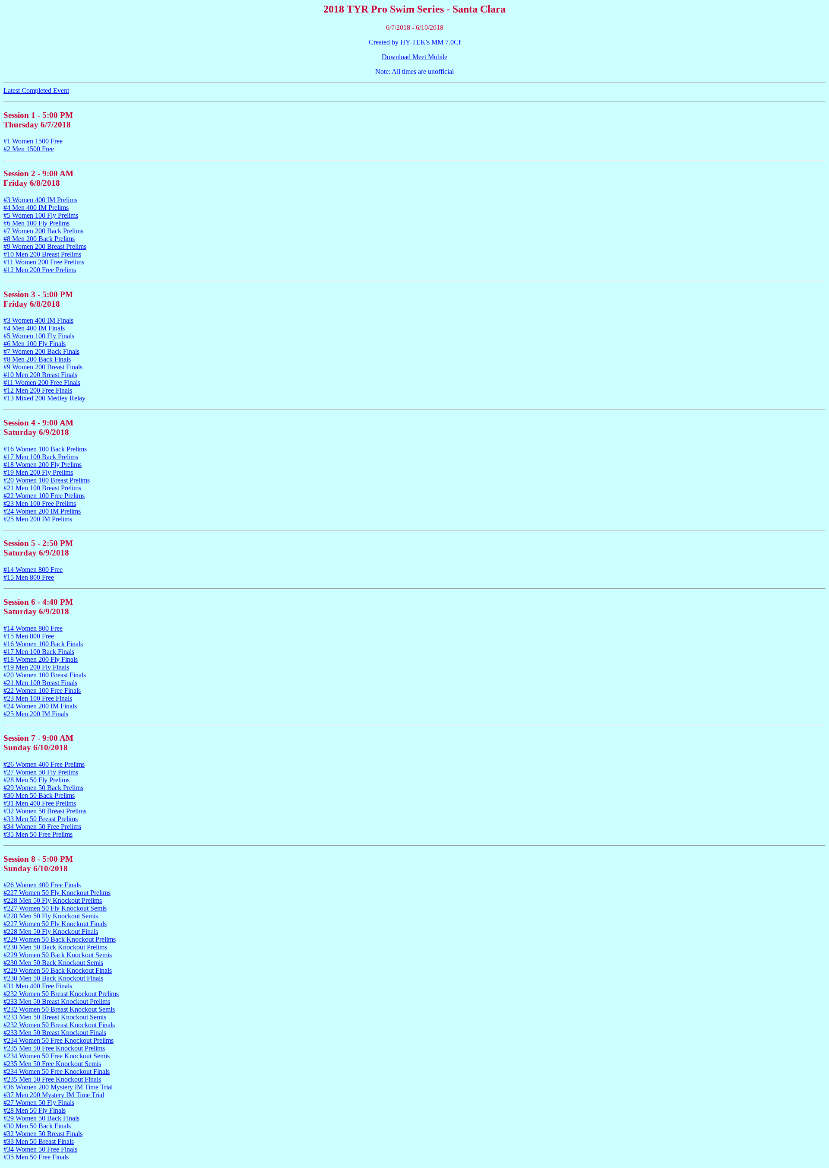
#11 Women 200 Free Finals (41, 382)
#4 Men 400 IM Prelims (36, 207)
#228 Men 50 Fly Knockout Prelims (52, 900)
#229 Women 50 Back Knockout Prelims (59, 939)
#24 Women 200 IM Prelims (42, 511)
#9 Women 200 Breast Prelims (44, 246)
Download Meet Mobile (414, 56)
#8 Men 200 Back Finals (37, 359)
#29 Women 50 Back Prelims (43, 787)
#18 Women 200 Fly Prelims (42, 464)
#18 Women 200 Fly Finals (40, 659)
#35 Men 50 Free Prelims (38, 834)
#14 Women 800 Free (33, 569)
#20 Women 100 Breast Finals (44, 675)
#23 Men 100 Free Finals (37, 698)
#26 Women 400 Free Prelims (44, 764)
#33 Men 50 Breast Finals (38, 1141)
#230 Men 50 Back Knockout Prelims (55, 947)
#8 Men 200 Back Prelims (39, 238)
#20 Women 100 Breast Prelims (46, 480)
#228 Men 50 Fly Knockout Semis (50, 916)
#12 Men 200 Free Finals (37, 390)
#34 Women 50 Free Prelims (42, 826)
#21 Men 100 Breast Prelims (42, 488)
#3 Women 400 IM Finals (38, 320)
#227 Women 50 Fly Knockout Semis (55, 908)
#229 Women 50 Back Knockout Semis (57, 955)
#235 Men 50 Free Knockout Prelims (54, 1048)
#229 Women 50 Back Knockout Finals (57, 970)
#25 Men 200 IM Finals (35, 713)
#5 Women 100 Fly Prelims (40, 215)
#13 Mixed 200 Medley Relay (44, 398)
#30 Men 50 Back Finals (37, 1126)
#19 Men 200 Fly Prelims (38, 472)
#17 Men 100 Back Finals (38, 651)
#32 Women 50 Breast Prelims (44, 811)
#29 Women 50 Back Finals (41, 1118)
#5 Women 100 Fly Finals (38, 336)
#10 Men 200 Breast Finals (40, 374)
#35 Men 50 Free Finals (36, 1157)
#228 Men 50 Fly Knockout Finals (50, 931)
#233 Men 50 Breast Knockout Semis (54, 1017)
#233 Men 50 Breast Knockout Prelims (56, 1001)
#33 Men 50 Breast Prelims (40, 818)
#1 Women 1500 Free (33, 141)
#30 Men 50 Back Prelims (39, 795)
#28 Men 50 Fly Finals (34, 1110)
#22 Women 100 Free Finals (42, 690)
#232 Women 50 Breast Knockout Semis (59, 1009)
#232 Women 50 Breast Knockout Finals (59, 1024)
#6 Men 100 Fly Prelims (36, 223)
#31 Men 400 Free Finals (37, 986)
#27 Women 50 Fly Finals (38, 1102)
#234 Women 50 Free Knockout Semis (56, 1056)
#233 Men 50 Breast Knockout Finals (54, 1032)
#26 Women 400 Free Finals (42, 885)
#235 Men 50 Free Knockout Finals (52, 1079)
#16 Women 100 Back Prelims (45, 449)
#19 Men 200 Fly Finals (36, 667)
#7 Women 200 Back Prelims (43, 231)
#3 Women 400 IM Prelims (40, 199)
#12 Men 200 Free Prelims (39, 269)
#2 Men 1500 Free (28, 148)
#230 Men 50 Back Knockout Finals (53, 978)
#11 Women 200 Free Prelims (43, 262)
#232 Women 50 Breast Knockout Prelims (61, 993)
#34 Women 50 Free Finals (40, 1149)
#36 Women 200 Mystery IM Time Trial (58, 1087)
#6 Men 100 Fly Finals (34, 343)
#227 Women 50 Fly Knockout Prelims (57, 892)
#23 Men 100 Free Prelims (39, 503)
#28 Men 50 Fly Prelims (36, 780)
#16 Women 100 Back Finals (43, 643)
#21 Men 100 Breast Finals (40, 682)
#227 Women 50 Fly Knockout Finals (55, 923)
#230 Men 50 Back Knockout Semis (53, 962)
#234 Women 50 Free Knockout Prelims (58, 1040)
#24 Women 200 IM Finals (40, 706)
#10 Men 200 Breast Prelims (42, 254)
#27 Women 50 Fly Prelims (40, 772)
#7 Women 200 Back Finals (41, 351)
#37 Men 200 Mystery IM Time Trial (53, 1094)
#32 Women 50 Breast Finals (42, 1133)
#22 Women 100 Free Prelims (44, 495)
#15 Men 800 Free (28, 577)
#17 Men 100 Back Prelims (40, 456)
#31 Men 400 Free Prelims (39, 803)
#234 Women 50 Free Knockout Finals (56, 1071)
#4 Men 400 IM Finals (34, 328)
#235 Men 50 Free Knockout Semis (52, 1063)
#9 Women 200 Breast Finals (42, 367)
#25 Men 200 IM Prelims (37, 519)
